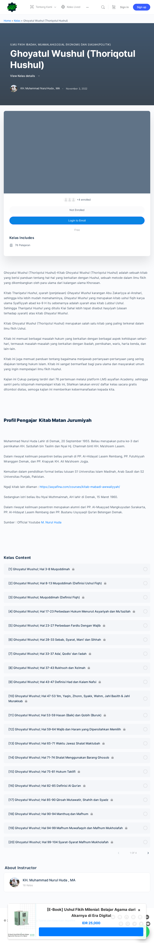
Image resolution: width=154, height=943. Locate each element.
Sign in (124, 7)
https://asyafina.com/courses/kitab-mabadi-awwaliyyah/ (79, 487)
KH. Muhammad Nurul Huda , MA (49, 880)
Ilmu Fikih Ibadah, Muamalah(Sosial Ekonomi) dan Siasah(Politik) (60, 44)
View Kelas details (23, 76)
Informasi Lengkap (91, 932)
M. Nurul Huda (51, 522)
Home (7, 20)
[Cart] (113, 7)
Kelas (17, 20)
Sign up (141, 7)
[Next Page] (148, 853)
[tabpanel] (77, 407)
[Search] (103, 7)
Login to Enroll (77, 220)
